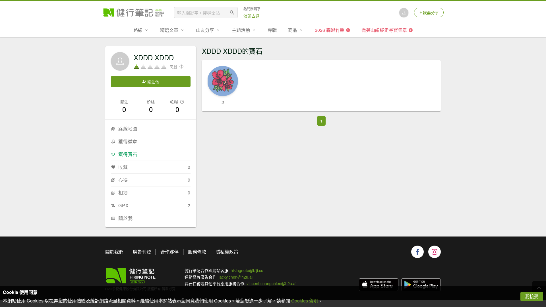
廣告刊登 (142, 251)
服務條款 (197, 251)
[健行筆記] (133, 12)
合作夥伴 (169, 251)
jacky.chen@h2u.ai (236, 277)
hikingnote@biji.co (247, 270)
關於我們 (114, 251)
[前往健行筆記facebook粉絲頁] (417, 252)
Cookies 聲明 (304, 300)
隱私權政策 (227, 251)
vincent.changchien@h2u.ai (271, 283)
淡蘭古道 (251, 15)
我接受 (532, 296)
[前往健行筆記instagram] (434, 252)
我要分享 (431, 12)
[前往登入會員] (403, 12)
